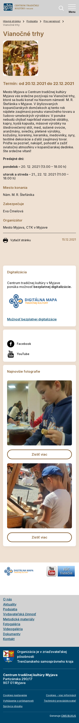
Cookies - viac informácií (61, 695)
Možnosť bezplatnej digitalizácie (32, 319)
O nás (7, 599)
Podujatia (32, 21)
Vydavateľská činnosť (19, 614)
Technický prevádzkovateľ (60, 700)
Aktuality (9, 604)
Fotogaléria (11, 624)
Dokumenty (11, 634)
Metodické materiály (18, 619)
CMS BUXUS (68, 715)
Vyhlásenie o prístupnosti (18, 700)
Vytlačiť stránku (20, 240)
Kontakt (9, 639)
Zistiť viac (39, 454)
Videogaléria (13, 629)
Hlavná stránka (12, 21)
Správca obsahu (12, 706)
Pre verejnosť (52, 21)
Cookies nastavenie (15, 695)
